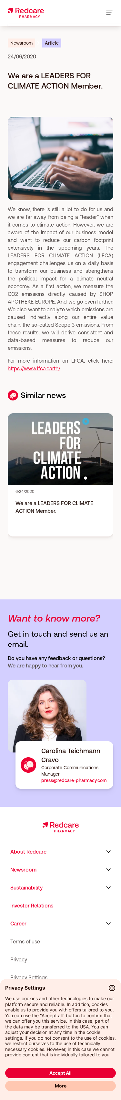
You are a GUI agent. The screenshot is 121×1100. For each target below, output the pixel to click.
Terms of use (25, 941)
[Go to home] (26, 13)
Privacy (18, 959)
